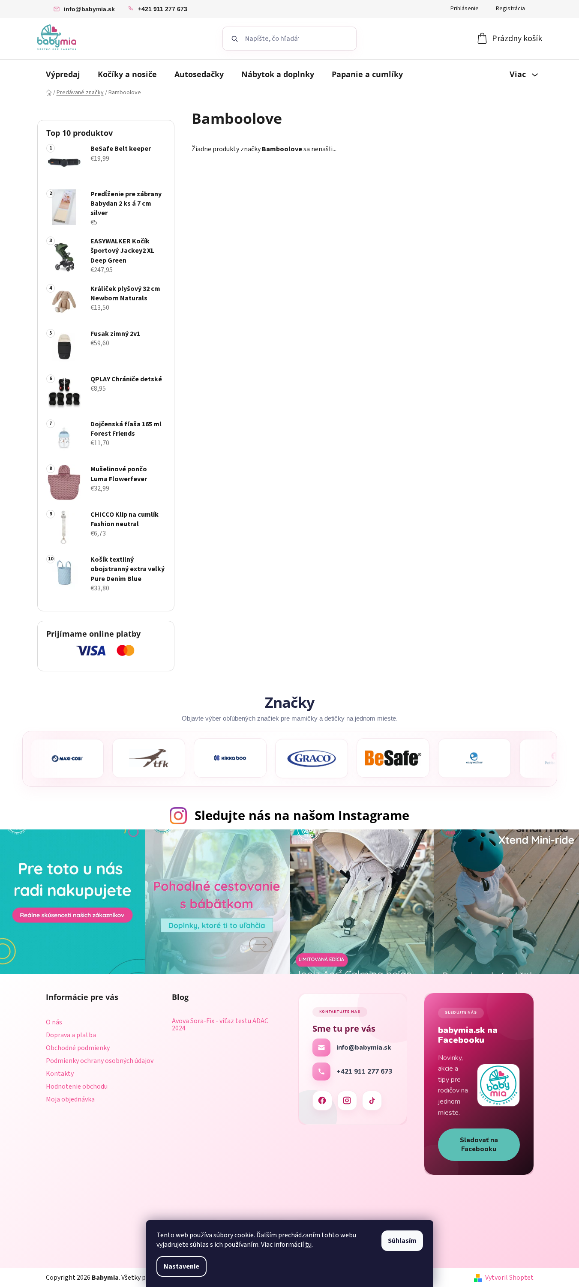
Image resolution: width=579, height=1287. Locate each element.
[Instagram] (347, 1100)
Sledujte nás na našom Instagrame (302, 815)
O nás (54, 1022)
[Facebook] (322, 1100)
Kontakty (60, 1073)
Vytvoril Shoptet (509, 1277)
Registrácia (510, 8)
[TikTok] (372, 1100)
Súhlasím (402, 1240)
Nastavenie (181, 1266)
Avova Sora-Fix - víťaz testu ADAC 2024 (220, 1025)
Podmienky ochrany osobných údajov (99, 1061)
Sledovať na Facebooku (479, 1144)
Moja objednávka (70, 1099)
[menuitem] (63, 74)
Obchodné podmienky (78, 1048)
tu (308, 1244)
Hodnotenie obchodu (77, 1086)
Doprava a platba (71, 1035)
